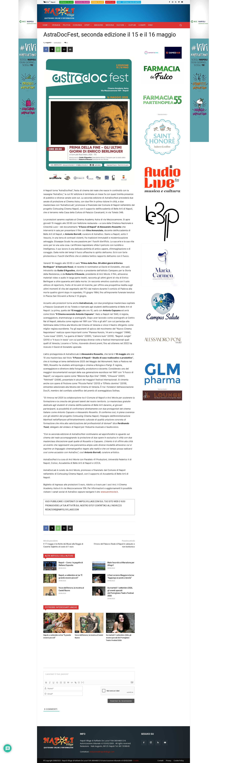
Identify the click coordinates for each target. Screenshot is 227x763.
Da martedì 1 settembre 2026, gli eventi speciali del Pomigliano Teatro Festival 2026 (118, 637)
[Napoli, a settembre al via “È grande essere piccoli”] (49, 578)
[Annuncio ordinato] (61, 682)
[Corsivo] (50, 682)
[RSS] (158, 742)
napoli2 (48, 42)
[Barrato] (57, 682)
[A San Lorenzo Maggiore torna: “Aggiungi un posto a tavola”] (98, 578)
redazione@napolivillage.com (102, 751)
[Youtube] (182, 2)
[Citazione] (68, 682)
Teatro (46, 632)
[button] (180, 25)
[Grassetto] (46, 682)
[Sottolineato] (53, 682)
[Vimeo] (178, 2)
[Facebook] (169, 2)
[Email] (64, 49)
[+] (82, 682)
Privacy (168, 760)
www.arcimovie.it (109, 491)
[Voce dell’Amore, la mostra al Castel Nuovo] (49, 591)
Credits (136, 760)
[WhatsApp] (58, 49)
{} (79, 682)
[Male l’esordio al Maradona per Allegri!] (98, 565)
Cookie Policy (179, 760)
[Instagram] (172, 2)
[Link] (75, 682)
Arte (77, 632)
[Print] (70, 49)
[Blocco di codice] (72, 682)
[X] (175, 2)
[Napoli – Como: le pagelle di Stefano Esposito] (49, 565)
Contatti (160, 760)
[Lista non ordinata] (64, 682)
